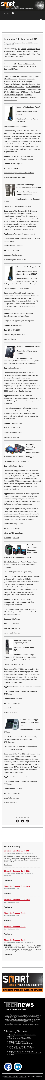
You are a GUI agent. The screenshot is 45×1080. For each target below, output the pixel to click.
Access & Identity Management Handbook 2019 (17, 43)
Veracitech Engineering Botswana (16, 97)
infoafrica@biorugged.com (13, 533)
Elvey (14, 81)
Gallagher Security (28, 84)
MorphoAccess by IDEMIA (27, 66)
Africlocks (22, 79)
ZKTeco (15, 69)
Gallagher (16, 84)
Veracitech (28, 95)
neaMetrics (22, 89)
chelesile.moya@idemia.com (14, 334)
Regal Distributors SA (15, 92)
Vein (16, 57)
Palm (33, 54)
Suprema (7, 69)
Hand (35, 51)
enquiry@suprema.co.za (13, 432)
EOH (18, 81)
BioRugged (22, 64)
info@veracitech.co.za (12, 628)
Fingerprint (31, 49)
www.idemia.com (10, 339)
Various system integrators (13, 95)
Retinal (11, 57)
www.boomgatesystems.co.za (15, 260)
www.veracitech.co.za (12, 633)
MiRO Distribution (10, 89)
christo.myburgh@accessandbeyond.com (19, 173)
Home (6, 14)
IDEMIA (14, 66)
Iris (39, 51)
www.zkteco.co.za (10, 712)
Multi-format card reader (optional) (17, 54)
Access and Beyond (28, 76)
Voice (21, 57)
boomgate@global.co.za (13, 255)
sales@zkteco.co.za (11, 708)
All (19, 49)
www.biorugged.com (11, 538)
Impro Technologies (33, 87)
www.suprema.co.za (11, 437)
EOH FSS (25, 81)
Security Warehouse (31, 92)
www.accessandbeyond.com (14, 177)
